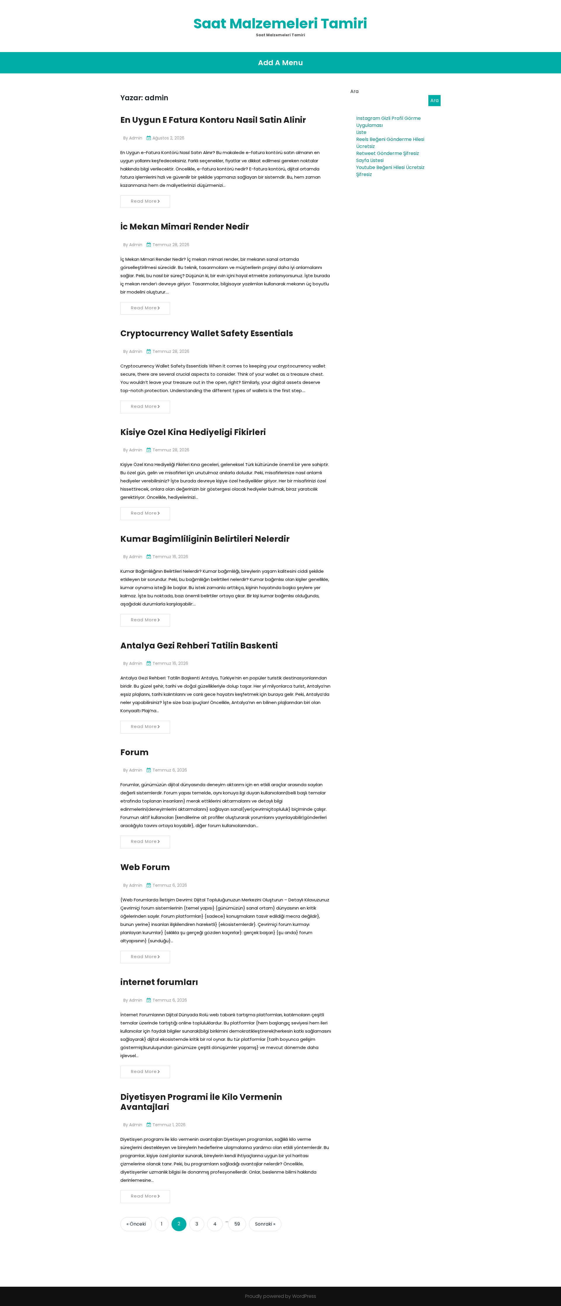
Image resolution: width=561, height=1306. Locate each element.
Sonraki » (265, 1224)
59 (237, 1224)
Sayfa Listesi (370, 160)
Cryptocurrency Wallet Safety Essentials (206, 333)
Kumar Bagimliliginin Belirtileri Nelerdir (205, 539)
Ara (354, 91)
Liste (361, 132)
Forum (134, 752)
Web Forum (145, 867)
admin (135, 138)
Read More (144, 201)
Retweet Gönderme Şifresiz (387, 153)
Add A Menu (280, 63)
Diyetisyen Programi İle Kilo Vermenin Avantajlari (201, 1102)
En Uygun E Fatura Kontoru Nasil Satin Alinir (213, 120)
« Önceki (136, 1224)
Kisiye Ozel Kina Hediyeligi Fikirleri (193, 432)
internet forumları (159, 982)
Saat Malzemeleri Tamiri (280, 23)
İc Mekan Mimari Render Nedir (184, 226)
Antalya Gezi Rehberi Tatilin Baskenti (199, 645)
